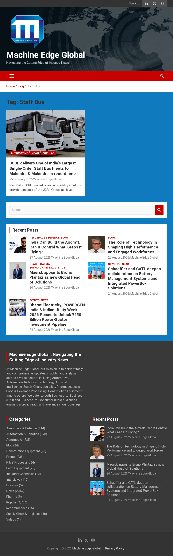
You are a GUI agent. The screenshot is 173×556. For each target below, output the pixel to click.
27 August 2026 (40, 257)
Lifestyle (12, 485)
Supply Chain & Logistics (47, 267)
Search (159, 210)
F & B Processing (18, 462)
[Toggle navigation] (12, 76)
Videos (11, 519)
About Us (134, 3)
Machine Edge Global (45, 55)
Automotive (19, 153)
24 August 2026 (40, 287)
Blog (64, 237)
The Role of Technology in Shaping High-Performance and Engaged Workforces (133, 247)
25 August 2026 (118, 257)
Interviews (13, 479)
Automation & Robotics (22, 434)
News (35, 153)
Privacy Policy (114, 548)
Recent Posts (25, 230)
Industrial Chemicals (20, 474)
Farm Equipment (17, 468)
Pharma (44, 264)
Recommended (16, 508)
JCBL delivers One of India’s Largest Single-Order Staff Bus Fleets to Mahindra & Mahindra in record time (42, 168)
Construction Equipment (23, 451)
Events (34, 300)
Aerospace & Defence (44, 237)
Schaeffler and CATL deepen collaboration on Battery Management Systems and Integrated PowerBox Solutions (134, 278)
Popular (48, 153)
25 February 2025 (21, 179)
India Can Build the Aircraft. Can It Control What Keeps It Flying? (56, 247)
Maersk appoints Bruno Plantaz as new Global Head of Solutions (55, 277)
